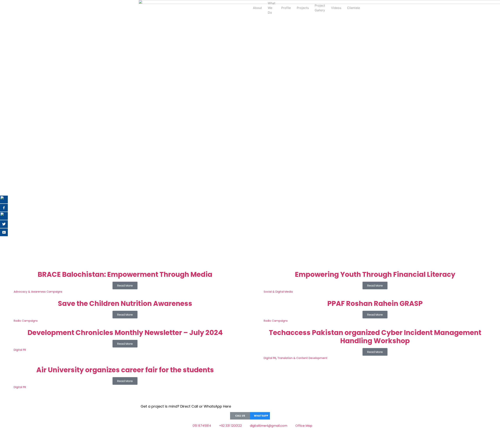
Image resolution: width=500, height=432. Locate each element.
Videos (336, 8)
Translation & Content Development (302, 358)
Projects (303, 8)
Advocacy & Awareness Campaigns (38, 292)
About (257, 8)
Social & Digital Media (278, 292)
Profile (286, 8)
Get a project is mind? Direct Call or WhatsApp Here (186, 406)
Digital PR (20, 350)
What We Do (271, 7)
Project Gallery (320, 8)
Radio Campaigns (26, 321)
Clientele (353, 8)
